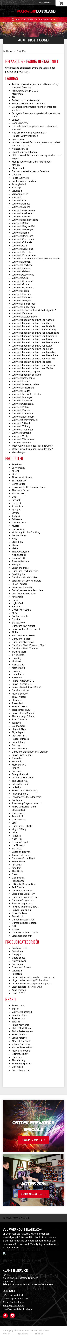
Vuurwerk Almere (21, 206)
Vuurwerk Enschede (22, 264)
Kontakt (7, 1274)
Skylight (16, 564)
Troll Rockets (19, 651)
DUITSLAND (36, 11)
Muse (15, 612)
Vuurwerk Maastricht (23, 387)
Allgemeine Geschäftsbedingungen (20, 1277)
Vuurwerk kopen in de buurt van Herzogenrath (36, 342)
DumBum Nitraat (21, 690)
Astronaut (17, 596)
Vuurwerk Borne (20, 232)
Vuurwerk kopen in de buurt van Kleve (32, 345)
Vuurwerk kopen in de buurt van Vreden (33, 368)
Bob (14, 496)
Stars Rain (17, 541)
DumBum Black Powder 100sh (28, 645)
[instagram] (12, 1315)
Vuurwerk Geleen (21, 271)
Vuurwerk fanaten (21, 268)
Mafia (15, 548)
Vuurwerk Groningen (22, 287)
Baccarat (16, 771)
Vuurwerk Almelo (21, 203)
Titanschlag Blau (21, 709)
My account (18, 168)
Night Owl (17, 603)
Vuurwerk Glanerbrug (23, 274)
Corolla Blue (18, 809)
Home (9, 51)
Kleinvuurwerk (19, 960)
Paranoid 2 (17, 816)
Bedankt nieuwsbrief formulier (28, 103)
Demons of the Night (23, 858)
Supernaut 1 (18, 813)
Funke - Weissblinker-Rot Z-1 (27, 687)
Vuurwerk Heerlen (21, 294)
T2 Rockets (18, 654)
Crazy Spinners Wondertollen (27, 590)
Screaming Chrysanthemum (26, 803)
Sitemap (16, 187)
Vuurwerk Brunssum (22, 235)
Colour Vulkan (19, 913)
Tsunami (16, 722)
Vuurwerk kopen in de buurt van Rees (31, 361)
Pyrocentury (18, 1018)
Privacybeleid (19, 184)
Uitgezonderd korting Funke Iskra (30, 980)
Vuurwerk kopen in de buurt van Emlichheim (35, 332)
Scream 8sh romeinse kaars (26, 580)
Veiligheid (17, 190)
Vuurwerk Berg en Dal (23, 226)
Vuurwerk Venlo (20, 436)
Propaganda (18, 880)
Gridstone (17, 519)
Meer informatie (31, 1139)
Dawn (15, 874)
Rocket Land (18, 742)
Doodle (16, 619)
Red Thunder (18, 887)
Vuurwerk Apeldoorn (22, 213)
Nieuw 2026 (18, 993)
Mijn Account (45, 2)
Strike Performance (22, 1031)
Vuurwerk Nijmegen (22, 397)
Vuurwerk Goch (20, 277)
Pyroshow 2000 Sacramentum (28, 487)
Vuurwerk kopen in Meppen (26, 371)
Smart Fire (17, 506)
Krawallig (17, 761)
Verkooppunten (20, 193)
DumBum (17, 1057)
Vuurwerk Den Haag (22, 248)
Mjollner (16, 661)
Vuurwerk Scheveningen (24, 419)
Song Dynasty (19, 719)
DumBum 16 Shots (22, 890)
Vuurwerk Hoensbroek (23, 303)
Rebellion (17, 464)
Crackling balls (19, 574)
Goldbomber (18, 725)
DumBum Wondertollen (25, 577)
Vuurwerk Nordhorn (22, 400)
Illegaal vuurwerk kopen (25, 135)
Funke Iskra (18, 1005)
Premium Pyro (19, 1015)
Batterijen (17, 964)
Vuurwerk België (20, 223)
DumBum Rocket (21, 638)
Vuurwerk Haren (20, 290)
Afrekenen (17, 93)
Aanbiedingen (19, 989)
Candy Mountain (20, 774)
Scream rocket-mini (22, 935)
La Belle (16, 787)
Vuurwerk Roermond (23, 413)
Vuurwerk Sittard (21, 423)
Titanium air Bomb (22, 477)
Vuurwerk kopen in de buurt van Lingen (32, 348)
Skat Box (17, 848)
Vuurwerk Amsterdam (23, 210)
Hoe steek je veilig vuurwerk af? (29, 132)
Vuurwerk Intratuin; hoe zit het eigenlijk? (34, 310)
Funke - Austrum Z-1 (23, 680)
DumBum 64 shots (22, 825)
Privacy (6, 1333)
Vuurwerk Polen (20, 407)
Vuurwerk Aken (19, 200)
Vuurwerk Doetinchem (24, 255)
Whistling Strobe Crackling (26, 532)
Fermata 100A (20, 706)
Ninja (14, 538)
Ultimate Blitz (20, 1053)
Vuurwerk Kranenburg (23, 377)
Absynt (15, 470)
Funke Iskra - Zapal (22, 754)
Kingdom (16, 867)
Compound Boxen (21, 967)
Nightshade (18, 664)
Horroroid (17, 503)
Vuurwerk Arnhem (21, 216)
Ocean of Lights (20, 842)
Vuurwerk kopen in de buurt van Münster (33, 352)
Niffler (15, 926)
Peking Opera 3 (20, 784)
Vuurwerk (17, 197)
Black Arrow (18, 622)
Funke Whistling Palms (24, 806)
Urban (15, 832)
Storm (15, 545)
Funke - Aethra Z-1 (22, 683)
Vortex (15, 929)
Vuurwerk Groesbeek (23, 281)
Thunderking (18, 1060)
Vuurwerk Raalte (21, 410)
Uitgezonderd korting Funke (27, 986)
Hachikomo (18, 529)
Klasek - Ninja (19, 493)
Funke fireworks (20, 1024)
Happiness (17, 606)
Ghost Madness (20, 567)
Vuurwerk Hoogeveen (23, 306)
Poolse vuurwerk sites (24, 181)
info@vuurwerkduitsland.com (17, 1309)
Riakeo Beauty (19, 693)
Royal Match (19, 861)
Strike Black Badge (22, 1028)
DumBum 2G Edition (23, 641)
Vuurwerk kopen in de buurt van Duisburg (34, 329)
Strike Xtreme (19, 1037)
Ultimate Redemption (23, 884)
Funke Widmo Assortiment (26, 629)
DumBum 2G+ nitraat (23, 625)
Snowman (17, 677)
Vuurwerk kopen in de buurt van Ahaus (32, 323)
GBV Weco (17, 1066)
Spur (14, 822)
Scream (16, 1021)
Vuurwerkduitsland (22, 1011)
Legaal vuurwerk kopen (24, 151)
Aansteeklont (19, 819)
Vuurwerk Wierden (21, 442)
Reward (16, 499)
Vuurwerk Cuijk (19, 245)
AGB (14, 97)
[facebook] (5, 1315)
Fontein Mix (18, 916)
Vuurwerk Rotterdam (23, 416)
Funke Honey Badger (23, 713)
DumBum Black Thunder (25, 648)
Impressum (18, 139)
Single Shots (18, 957)
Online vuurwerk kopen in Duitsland (31, 171)
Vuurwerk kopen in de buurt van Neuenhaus (35, 355)
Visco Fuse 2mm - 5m (23, 893)
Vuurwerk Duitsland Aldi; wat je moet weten (36, 258)
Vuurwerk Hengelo (22, 300)
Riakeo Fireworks (21, 1050)
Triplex (15, 1008)
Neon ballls (18, 674)
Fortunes (17, 864)
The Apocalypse (20, 551)
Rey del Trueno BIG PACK (25, 906)
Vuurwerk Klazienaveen (24, 316)
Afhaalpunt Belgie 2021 (25, 90)
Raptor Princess (20, 738)
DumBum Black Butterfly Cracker (30, 751)
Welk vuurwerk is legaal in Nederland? (32, 445)
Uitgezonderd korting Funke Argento (31, 983)
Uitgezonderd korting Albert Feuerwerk (33, 977)
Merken (16, 164)
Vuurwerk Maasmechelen (25, 384)
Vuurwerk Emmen (21, 261)
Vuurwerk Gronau (21, 284)
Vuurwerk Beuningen (23, 229)
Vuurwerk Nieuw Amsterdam (27, 394)
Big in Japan (18, 732)
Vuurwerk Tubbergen (23, 429)
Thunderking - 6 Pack (23, 716)
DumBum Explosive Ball (25, 897)
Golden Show (19, 535)
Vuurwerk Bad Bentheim (25, 219)
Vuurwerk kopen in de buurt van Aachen (33, 319)
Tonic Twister (19, 696)
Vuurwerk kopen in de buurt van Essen (32, 339)
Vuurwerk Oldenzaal (23, 403)
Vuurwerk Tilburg (21, 426)
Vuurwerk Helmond (22, 297)
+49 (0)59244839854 (13, 1305)
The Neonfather (20, 490)
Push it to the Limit (22, 777)
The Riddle (17, 871)
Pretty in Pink (19, 735)
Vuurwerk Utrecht (21, 432)
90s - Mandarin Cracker (24, 593)
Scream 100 (18, 558)
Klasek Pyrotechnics (23, 1047)
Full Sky (16, 509)
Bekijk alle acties (31, 1193)
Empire (15, 767)
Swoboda (17, 800)
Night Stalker (19, 554)
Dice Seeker (18, 877)
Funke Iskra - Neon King (24, 790)
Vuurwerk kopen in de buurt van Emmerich (34, 335)
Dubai (15, 600)
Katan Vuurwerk (20, 1070)
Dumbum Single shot (23, 900)
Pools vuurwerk (20, 177)
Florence (16, 700)
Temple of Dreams (22, 855)
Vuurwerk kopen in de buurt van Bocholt (33, 326)
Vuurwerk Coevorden (23, 239)
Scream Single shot (22, 903)
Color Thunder (19, 583)
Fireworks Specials (22, 1063)
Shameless (17, 758)
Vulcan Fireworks (21, 1044)
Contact (16, 119)
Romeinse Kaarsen (22, 587)
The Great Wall (20, 780)
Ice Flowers (18, 845)
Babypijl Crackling (21, 909)
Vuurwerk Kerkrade (22, 313)
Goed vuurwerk (20, 122)
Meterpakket (19, 764)
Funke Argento (19, 1034)
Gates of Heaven (21, 851)
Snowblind (17, 703)
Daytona (16, 671)
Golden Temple (20, 616)
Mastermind (18, 667)
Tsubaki (16, 516)
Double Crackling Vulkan (25, 932)
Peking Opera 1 (20, 793)
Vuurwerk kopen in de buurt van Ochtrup (33, 358)
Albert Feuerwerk (21, 1040)
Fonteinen (17, 951)
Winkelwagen (19, 452)
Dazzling (16, 658)
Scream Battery (20, 561)
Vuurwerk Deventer (22, 252)
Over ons (16, 174)
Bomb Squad (18, 483)
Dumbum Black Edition (24, 922)
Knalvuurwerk (19, 948)
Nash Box (17, 838)
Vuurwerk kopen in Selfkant (26, 374)
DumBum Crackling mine (25, 570)
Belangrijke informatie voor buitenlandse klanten (28, 1284)
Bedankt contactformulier (26, 100)
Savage (16, 512)
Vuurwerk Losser (20, 381)
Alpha (15, 632)
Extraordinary (19, 480)
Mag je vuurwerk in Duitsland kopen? (32, 161)
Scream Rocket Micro (23, 635)
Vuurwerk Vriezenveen (23, 439)
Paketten (17, 973)
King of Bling (19, 829)
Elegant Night (19, 729)
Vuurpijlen (17, 954)
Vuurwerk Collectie (22, 242)
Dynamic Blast (20, 522)
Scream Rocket (20, 748)
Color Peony (18, 467)
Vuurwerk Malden (21, 390)
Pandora (16, 835)
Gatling (16, 745)
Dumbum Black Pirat (23, 919)
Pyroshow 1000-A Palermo (26, 796)
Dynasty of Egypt (21, 609)
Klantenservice (20, 148)
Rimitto (16, 474)
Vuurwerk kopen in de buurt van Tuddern (33, 365)
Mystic (15, 525)
